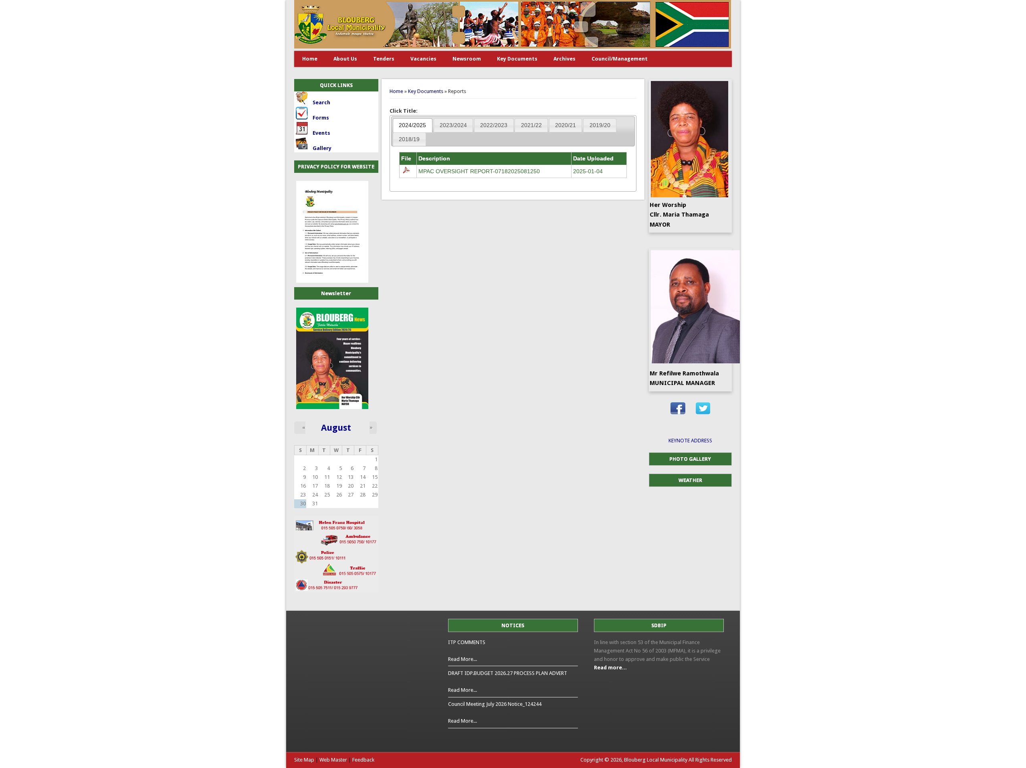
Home (309, 59)
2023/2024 (453, 125)
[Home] (512, 47)
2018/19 (409, 139)
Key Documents (517, 59)
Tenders (383, 59)
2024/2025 (412, 125)
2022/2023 (493, 125)
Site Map (304, 760)
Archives (564, 59)
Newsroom (466, 59)
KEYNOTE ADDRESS (690, 441)
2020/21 (565, 125)
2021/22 (531, 125)
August (336, 427)
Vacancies (423, 59)
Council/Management (620, 59)
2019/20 (600, 125)
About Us (345, 59)
